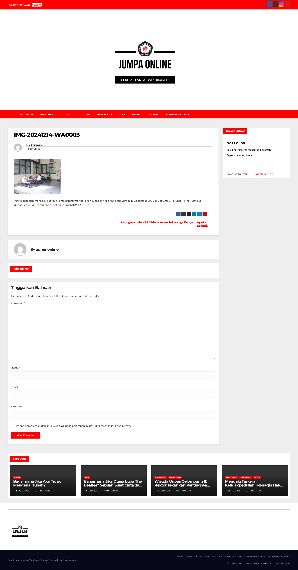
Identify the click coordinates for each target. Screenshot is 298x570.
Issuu (245, 173)
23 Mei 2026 (234, 491)
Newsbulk (54, 560)
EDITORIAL (27, 114)
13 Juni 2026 (164, 491)
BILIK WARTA (48, 114)
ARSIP (189, 556)
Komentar (18, 303)
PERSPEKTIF (104, 114)
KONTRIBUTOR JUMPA (230, 556)
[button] (289, 114)
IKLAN (198, 556)
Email (15, 387)
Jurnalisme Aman (177, 114)
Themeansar (69, 560)
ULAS (122, 114)
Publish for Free (263, 173)
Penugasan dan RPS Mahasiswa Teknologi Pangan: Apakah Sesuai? (164, 224)
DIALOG (70, 114)
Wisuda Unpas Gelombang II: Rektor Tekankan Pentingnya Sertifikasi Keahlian (180, 485)
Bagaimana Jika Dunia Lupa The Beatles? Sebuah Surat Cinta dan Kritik (113, 485)
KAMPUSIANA (175, 477)
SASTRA (154, 114)
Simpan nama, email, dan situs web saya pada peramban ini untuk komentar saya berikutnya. (73, 425)
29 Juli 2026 (23, 491)
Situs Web (17, 406)
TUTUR (86, 114)
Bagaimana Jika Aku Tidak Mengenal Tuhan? (37, 483)
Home (180, 556)
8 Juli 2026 (92, 491)
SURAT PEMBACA (262, 563)
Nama (15, 367)
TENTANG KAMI (282, 563)
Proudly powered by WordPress (24, 560)
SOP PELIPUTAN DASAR (239, 563)
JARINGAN (210, 556)
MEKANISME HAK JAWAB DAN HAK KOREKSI (267, 556)
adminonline (36, 145)
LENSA (136, 114)
